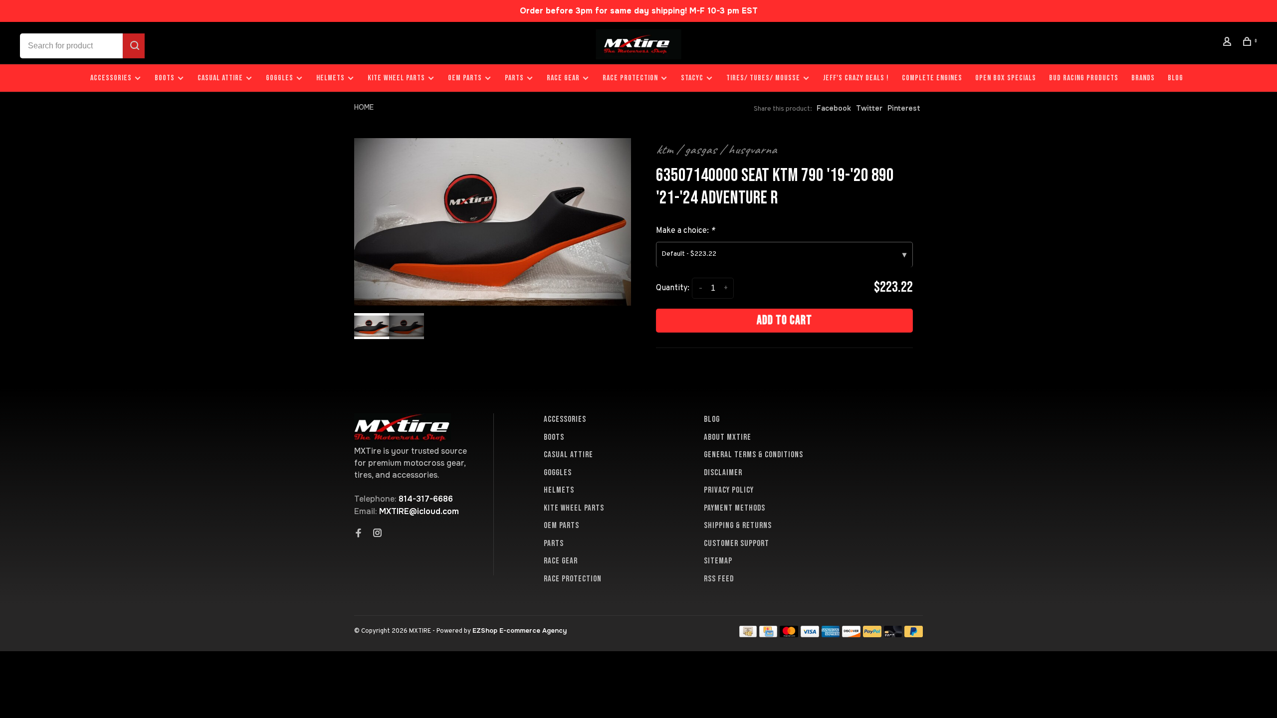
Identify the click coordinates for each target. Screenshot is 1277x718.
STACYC (692, 78)
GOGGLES (279, 78)
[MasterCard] (789, 634)
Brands (1143, 78)
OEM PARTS (465, 78)
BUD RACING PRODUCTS (1083, 78)
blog (1175, 78)
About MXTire (727, 437)
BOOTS (165, 78)
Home (364, 107)
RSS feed (719, 579)
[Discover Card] (851, 634)
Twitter (869, 108)
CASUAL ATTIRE (220, 78)
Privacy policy (729, 490)
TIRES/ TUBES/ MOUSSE (763, 78)
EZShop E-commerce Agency (519, 630)
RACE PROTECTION (630, 78)
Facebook (834, 108)
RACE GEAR (563, 78)
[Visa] (810, 634)
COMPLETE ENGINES (932, 78)
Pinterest (903, 108)
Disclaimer (723, 473)
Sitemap (718, 561)
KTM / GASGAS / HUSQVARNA (716, 150)
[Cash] (748, 634)
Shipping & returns (738, 526)
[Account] (1229, 43)
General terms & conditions (753, 455)
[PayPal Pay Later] (913, 634)
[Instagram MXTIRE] (377, 534)
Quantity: (672, 288)
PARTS (514, 78)
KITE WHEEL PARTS (396, 78)
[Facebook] (358, 534)
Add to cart (784, 320)
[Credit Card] (768, 634)
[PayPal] (872, 634)
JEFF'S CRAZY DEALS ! (856, 78)
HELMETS (330, 78)
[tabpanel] (492, 222)
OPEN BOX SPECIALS (1005, 78)
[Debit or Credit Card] (893, 634)
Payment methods (734, 508)
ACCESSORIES (111, 78)
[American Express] (831, 634)
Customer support (736, 543)
